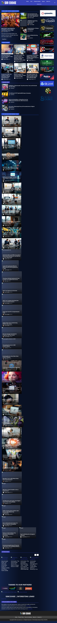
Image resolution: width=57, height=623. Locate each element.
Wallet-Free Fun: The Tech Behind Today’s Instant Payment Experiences (10, 400)
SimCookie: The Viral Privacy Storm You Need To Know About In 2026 (15, 563)
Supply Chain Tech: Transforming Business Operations (10, 323)
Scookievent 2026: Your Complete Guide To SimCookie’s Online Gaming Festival (7, 68)
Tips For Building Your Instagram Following (27, 535)
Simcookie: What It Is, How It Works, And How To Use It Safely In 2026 (11, 245)
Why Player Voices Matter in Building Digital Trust (11, 446)
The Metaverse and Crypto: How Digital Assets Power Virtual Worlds (11, 501)
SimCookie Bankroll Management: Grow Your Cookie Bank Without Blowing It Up (34, 565)
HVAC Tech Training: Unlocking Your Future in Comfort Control (11, 301)
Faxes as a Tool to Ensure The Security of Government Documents (9, 534)
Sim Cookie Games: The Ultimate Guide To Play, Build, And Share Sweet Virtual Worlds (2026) (33, 68)
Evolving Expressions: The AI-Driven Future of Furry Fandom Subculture (10, 468)
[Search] (55, 3)
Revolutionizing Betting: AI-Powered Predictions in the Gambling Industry (11, 546)
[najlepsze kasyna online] (47, 28)
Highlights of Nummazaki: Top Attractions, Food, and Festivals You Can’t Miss (5, 87)
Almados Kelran (5, 59)
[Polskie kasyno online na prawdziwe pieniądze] (47, 62)
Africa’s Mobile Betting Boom (23, 37)
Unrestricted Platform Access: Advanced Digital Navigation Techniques (9, 456)
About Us (48, 1)
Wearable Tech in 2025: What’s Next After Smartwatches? (11, 479)
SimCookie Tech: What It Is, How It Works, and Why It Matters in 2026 (10, 167)
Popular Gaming (37, 1)
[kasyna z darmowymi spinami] (47, 48)
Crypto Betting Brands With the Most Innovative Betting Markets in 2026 (10, 267)
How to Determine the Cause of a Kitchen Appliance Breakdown (10, 523)
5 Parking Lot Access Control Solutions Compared (11, 368)
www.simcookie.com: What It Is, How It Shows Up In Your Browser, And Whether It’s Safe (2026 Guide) (11, 256)
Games (43, 1)
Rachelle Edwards (7, 425)
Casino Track (3, 598)
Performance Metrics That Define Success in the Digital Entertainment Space (11, 389)
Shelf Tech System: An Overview (10, 290)
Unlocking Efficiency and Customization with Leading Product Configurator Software (11, 412)
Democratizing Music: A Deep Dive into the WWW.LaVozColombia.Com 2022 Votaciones (5, 101)
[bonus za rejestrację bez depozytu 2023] (47, 42)
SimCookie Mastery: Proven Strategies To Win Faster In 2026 (7, 49)
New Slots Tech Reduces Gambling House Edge (10, 20)
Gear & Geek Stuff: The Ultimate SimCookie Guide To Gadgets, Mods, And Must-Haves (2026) (5, 565)
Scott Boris (12, 88)
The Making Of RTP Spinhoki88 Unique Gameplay (5, 94)
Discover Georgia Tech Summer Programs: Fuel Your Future (10, 334)
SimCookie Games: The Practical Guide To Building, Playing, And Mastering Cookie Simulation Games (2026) (20, 49)
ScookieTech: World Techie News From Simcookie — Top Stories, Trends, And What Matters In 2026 (11, 234)
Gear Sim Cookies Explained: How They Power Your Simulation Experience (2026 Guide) (11, 200)
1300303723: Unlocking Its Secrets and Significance (23, 23)
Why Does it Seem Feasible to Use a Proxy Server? (10, 490)
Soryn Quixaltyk (31, 24)
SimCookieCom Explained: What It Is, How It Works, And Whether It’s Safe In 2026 (11, 178)
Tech (31, 1)
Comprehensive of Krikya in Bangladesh (23, 30)
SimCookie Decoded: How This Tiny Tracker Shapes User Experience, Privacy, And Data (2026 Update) (10, 134)
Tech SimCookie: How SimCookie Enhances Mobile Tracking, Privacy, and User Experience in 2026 (11, 189)
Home (27, 1)
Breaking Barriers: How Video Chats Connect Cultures (10, 357)
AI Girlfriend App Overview (9, 379)
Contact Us (39, 4)
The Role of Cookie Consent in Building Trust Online (9, 156)
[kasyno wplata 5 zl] (47, 35)
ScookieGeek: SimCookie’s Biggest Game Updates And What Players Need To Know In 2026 (33, 49)
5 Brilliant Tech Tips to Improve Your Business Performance (11, 434)
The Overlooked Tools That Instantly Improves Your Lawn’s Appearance (23, 16)
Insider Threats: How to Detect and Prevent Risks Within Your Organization (11, 512)
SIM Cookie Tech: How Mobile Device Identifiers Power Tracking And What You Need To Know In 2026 (11, 211)
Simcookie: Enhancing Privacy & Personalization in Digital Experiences (5, 108)
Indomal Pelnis (6, 447)
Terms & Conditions (28, 617)
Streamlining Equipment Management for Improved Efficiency (12, 423)
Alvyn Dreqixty (5, 31)
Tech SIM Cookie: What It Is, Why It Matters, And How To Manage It (10, 145)
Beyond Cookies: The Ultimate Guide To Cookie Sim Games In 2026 (20, 68)
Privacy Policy (21, 617)
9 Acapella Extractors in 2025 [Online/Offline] (9, 345)
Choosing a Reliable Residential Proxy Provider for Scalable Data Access (11, 279)
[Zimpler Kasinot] (47, 55)
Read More (4, 39)
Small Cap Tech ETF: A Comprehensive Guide (11, 312)
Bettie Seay (6, 358)
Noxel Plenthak (6, 292)
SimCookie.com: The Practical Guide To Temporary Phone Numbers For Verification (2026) (11, 222)
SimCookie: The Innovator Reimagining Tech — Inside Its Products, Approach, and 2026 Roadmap (11, 122)
